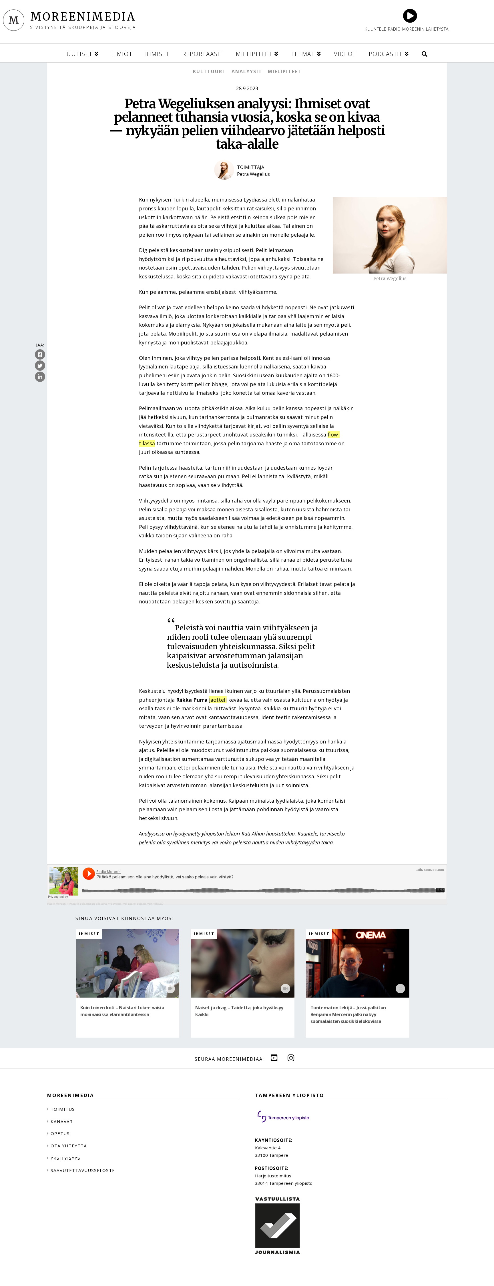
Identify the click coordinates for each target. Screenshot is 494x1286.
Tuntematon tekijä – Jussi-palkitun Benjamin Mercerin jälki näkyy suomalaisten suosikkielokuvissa (348, 1014)
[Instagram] (291, 1058)
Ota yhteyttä (69, 1146)
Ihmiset (89, 933)
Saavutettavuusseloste (83, 1170)
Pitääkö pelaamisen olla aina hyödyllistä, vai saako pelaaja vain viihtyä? (116, 903)
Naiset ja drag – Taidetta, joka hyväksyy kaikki (239, 1011)
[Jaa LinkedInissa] (40, 377)
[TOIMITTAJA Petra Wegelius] (247, 184)
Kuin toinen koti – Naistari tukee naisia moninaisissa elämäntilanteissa (122, 1011)
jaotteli (218, 699)
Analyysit (247, 71)
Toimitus (63, 1109)
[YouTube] (274, 1058)
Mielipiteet (284, 71)
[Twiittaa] (40, 366)
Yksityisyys (65, 1158)
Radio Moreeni (56, 903)
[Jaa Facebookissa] (40, 355)
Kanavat (62, 1121)
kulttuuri (208, 71)
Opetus (60, 1133)
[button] (424, 53)
